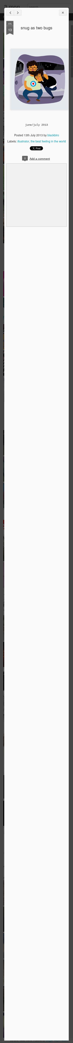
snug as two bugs (36, 28)
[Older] (17, 13)
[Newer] (10, 13)
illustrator (23, 141)
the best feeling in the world (48, 141)
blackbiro (53, 135)
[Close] (63, 13)
